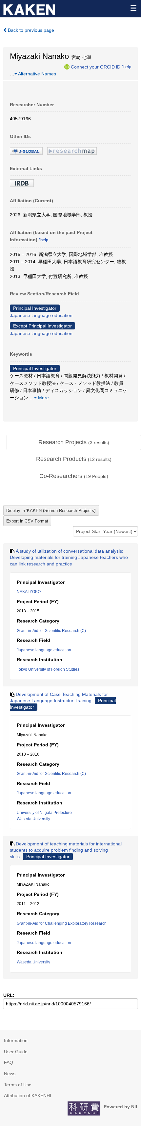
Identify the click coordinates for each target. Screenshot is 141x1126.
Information (16, 1040)
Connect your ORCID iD (95, 66)
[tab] (74, 442)
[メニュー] (133, 7)
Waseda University (33, 819)
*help (126, 66)
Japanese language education (41, 315)
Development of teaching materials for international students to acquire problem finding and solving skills (66, 850)
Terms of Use (17, 1084)
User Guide (16, 1051)
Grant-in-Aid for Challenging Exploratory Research (62, 923)
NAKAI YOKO (29, 591)
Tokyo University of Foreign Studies (48, 669)
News (9, 1073)
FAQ (8, 1062)
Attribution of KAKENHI (27, 1095)
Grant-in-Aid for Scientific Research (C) (51, 630)
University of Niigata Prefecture (44, 812)
